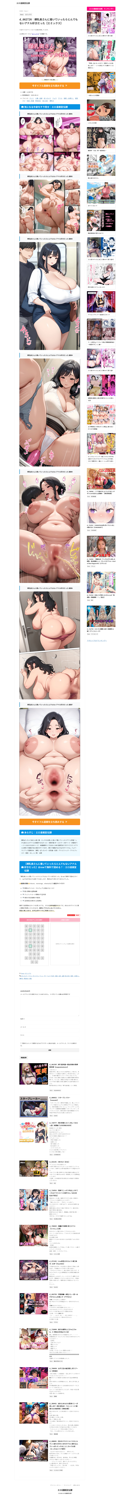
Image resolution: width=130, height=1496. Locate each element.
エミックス (35, 34)
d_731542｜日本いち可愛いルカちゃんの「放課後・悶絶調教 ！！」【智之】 (101, 596)
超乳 (76, 98)
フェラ (54, 98)
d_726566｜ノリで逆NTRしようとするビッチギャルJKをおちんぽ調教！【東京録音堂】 (101, 492)
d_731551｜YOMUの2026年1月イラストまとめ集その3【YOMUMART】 (100, 526)
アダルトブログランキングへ (97, 640)
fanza (22, 973)
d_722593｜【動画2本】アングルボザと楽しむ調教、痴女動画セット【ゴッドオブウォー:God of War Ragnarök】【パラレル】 (101, 561)
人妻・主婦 (38, 98)
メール (23, 1027)
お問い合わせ (76, 1485)
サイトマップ (67, 1485)
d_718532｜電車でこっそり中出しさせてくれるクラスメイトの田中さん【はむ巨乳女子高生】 (63, 1193)
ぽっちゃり (47, 98)
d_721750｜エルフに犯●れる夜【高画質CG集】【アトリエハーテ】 (100, 630)
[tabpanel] (49, 944)
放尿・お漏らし (69, 98)
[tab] (34, 920)
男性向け (38, 101)
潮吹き (52, 101)
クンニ (32, 98)
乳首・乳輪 (30, 101)
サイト (22, 1035)
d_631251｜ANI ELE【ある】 (59, 1162)
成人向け (45, 101)
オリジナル (36, 976)
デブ (23, 101)
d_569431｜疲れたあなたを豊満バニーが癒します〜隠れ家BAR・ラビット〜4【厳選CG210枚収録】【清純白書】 (63, 1406)
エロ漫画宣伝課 (23, 3)
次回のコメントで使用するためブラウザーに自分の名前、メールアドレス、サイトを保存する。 (48, 1044)
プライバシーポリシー (55, 1485)
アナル (60, 98)
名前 (22, 1019)
